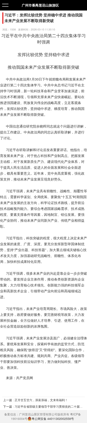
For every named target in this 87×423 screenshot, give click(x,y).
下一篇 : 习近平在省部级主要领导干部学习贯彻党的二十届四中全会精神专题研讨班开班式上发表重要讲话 (43, 406)
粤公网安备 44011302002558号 (53, 419)
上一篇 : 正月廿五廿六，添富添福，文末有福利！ (35, 400)
